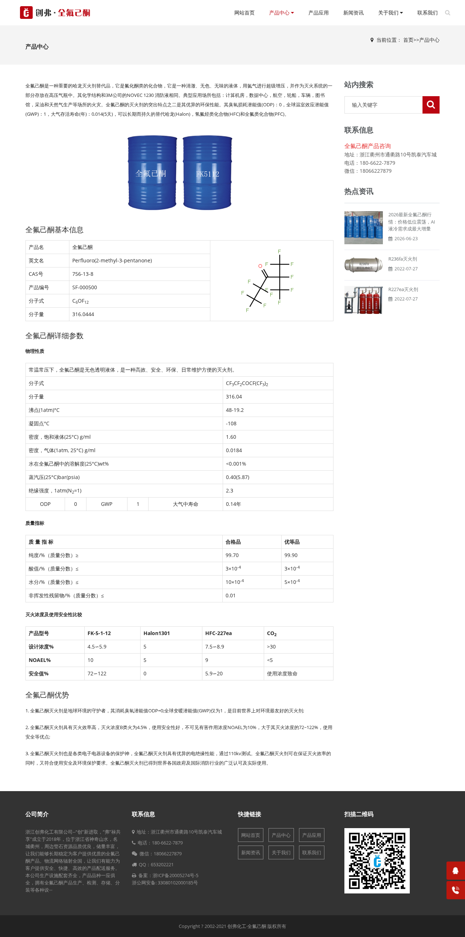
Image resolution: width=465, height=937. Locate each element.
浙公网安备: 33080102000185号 (165, 882)
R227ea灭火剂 (403, 289)
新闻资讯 (353, 12)
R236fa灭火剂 (402, 258)
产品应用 (318, 12)
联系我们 (427, 12)
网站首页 (244, 12)
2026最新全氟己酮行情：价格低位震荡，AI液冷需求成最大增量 (411, 221)
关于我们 (389, 12)
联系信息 (143, 814)
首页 (408, 39)
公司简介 (37, 814)
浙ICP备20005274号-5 (175, 875)
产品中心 (280, 12)
